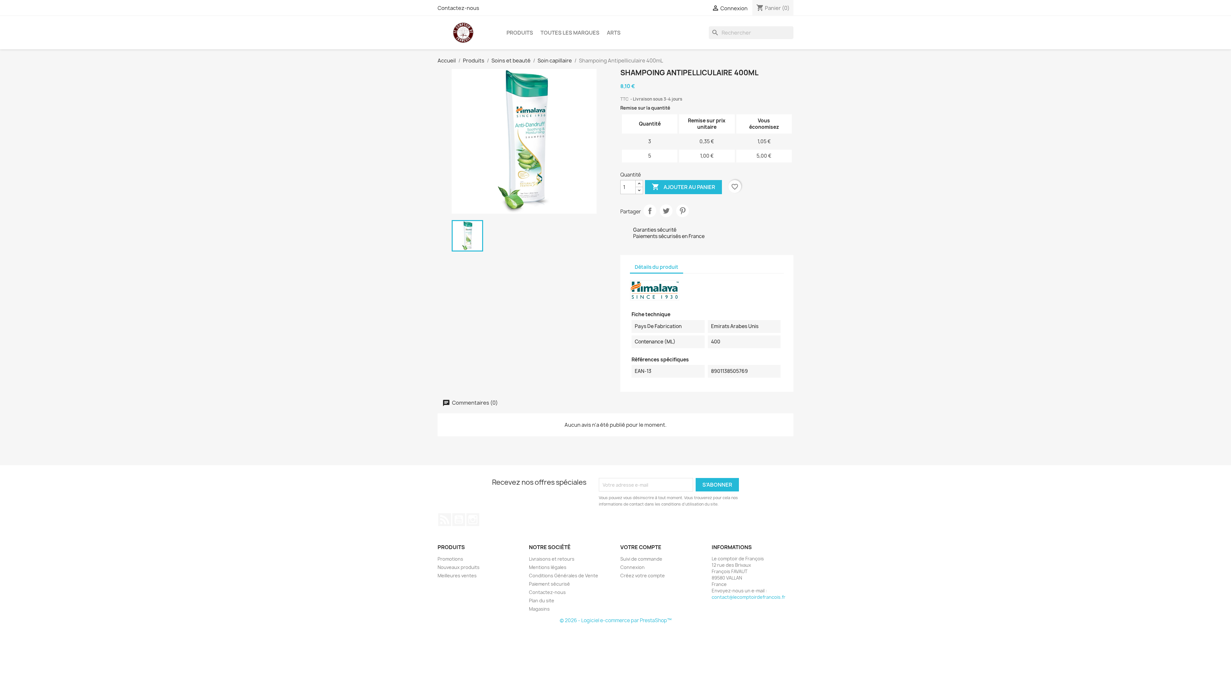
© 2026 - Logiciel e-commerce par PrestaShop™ (616, 620)
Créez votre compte (642, 576)
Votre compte (640, 547)
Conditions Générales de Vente (563, 576)
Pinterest (682, 210)
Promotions (450, 559)
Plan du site (541, 600)
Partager (649, 210)
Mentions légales (547, 567)
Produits (520, 32)
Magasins (539, 609)
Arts (614, 32)
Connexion (632, 567)
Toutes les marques (569, 32)
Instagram (472, 519)
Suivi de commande (641, 559)
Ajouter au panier (683, 187)
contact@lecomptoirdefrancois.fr (748, 597)
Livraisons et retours (551, 559)
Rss (444, 519)
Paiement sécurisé (549, 584)
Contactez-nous (458, 8)
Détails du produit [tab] (656, 267)
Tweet (666, 210)
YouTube (458, 519)
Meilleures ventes (457, 576)
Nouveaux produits (459, 567)
